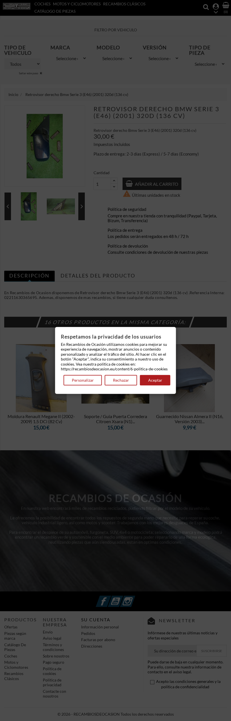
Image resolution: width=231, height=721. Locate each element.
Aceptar (155, 380)
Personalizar (83, 380)
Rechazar (121, 380)
